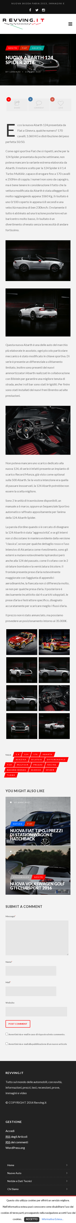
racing (52, 765)
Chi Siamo (13, 1189)
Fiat (24, 48)
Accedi (10, 1131)
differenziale (56, 759)
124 (26, 754)
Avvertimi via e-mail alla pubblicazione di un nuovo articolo (37, 1044)
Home (10, 1165)
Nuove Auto (14, 1173)
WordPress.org (15, 1147)
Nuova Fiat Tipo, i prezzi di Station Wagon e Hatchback (36, 835)
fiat (9, 765)
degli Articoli (16, 1136)
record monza (16, 770)
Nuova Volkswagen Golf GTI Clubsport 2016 (37, 886)
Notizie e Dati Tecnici (19, 1181)
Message (10, 916)
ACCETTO (31, 1219)
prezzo (38, 765)
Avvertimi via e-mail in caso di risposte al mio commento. (36, 1034)
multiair (23, 765)
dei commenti (17, 1142)
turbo (11, 775)
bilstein (36, 759)
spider (50, 770)
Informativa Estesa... (52, 1219)
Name (9, 961)
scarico (36, 770)
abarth (47, 754)
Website (10, 1002)
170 (35, 754)
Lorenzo (15, 72)
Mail (8, 982)
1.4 (17, 754)
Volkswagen (21, 877)
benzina (21, 759)
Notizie (18, 824)
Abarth (37, 48)
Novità (12, 48)
